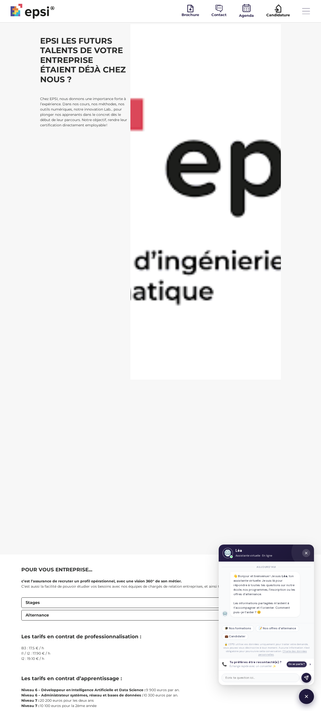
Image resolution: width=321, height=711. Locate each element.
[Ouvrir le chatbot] (306, 696)
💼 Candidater (235, 636)
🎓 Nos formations (238, 628)
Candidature (278, 15)
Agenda (246, 15)
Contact (218, 15)
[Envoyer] (306, 678)
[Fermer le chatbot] (306, 553)
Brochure (190, 15)
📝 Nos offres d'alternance (277, 628)
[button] (160, 603)
